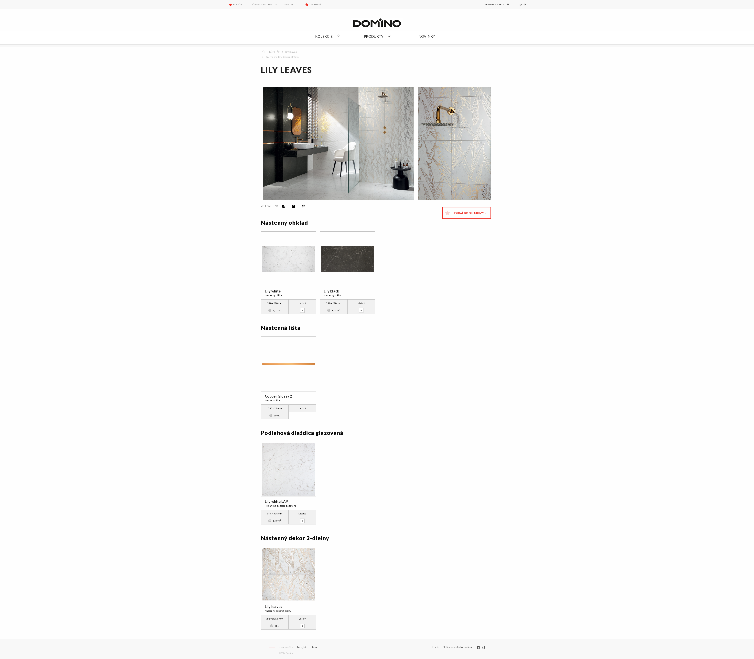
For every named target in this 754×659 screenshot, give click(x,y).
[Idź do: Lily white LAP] (288, 469)
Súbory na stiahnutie (264, 4)
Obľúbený (315, 4)
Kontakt (290, 4)
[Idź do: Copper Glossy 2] (288, 364)
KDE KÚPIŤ (238, 4)
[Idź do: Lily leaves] (288, 574)
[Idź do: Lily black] (347, 259)
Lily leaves (291, 51)
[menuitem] (493, 4)
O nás (435, 647)
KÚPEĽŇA (274, 51)
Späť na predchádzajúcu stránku (282, 57)
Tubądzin (302, 647)
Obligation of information (457, 647)
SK (521, 4)
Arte (314, 647)
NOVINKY (426, 36)
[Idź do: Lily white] (288, 259)
